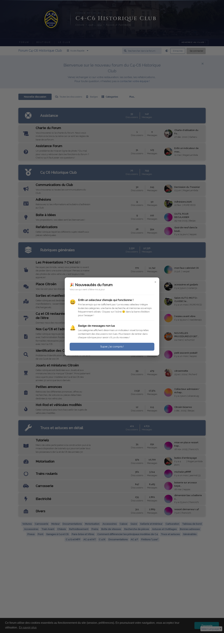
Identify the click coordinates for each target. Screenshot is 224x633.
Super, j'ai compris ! (112, 346)
